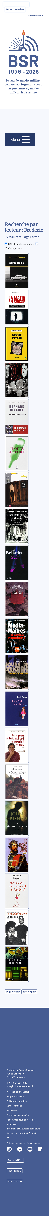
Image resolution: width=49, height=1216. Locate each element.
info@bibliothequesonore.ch (20, 1086)
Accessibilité (14, 1160)
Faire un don (13, 1181)
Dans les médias (14, 1106)
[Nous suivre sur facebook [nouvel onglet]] (19, 1149)
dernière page (29, 991)
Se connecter (34, 15)
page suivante (13, 991)
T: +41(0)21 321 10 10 (17, 1083)
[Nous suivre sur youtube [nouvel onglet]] (29, 1149)
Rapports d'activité (15, 1096)
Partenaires (12, 1110)
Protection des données (18, 1115)
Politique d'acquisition (17, 1101)
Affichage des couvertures (22, 244)
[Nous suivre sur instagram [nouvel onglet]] (9, 1149)
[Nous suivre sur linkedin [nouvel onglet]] (40, 1149)
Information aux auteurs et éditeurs (23, 1128)
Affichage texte (14, 248)
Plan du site (13, 1171)
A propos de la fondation (18, 1092)
